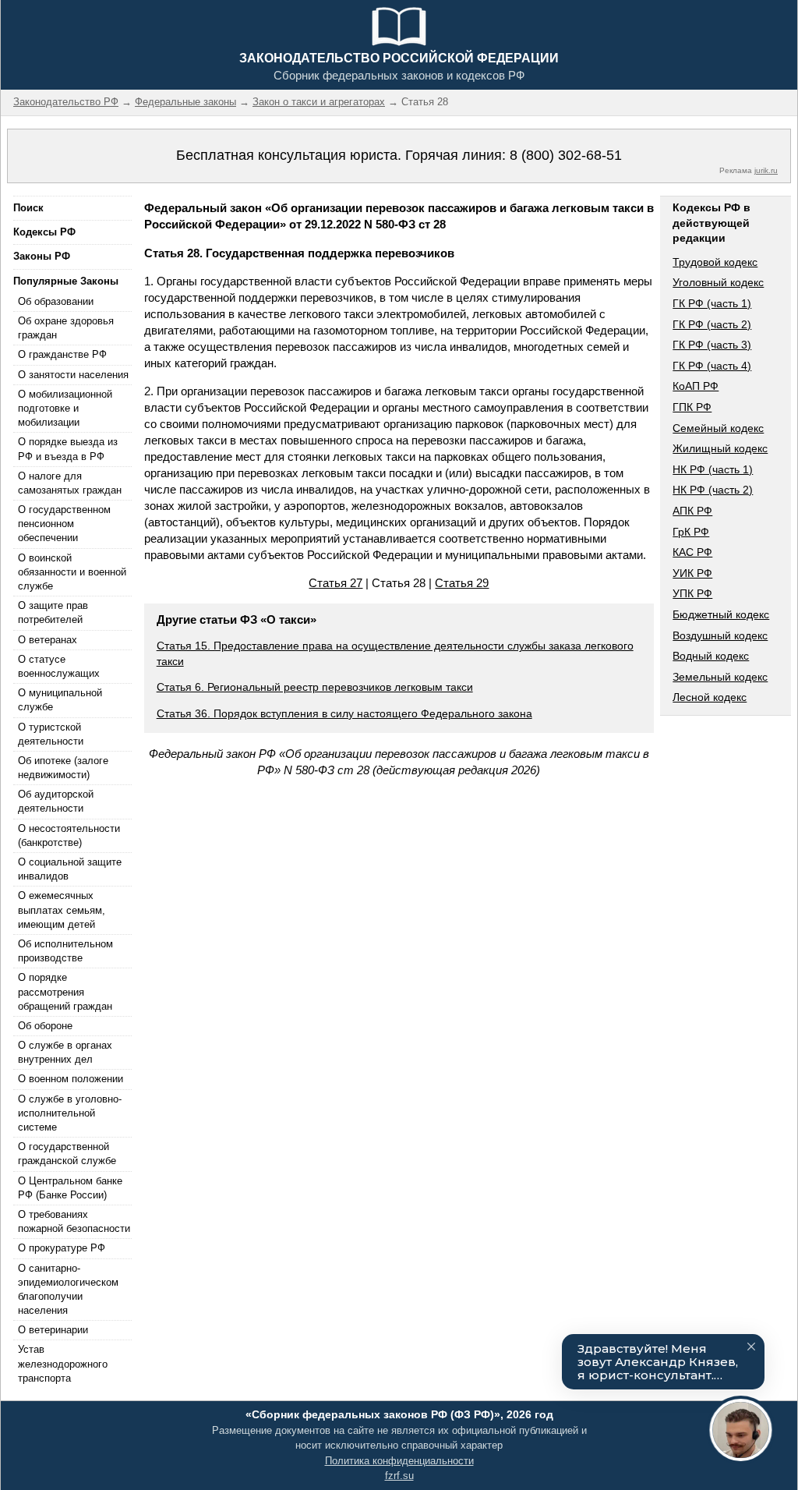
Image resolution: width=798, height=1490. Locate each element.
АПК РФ (692, 510)
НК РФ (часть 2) (713, 489)
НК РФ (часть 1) (713, 469)
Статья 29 (462, 582)
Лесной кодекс (710, 697)
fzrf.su (399, 1475)
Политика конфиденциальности (399, 1461)
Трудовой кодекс (715, 262)
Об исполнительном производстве (65, 951)
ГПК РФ (692, 407)
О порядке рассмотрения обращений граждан (65, 991)
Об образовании (56, 301)
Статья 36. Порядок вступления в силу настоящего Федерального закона (344, 713)
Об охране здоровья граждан (66, 328)
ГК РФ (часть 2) (712, 324)
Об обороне (45, 1026)
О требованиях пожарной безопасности (74, 1221)
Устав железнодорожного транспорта (63, 1363)
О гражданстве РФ (62, 354)
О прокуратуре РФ (61, 1248)
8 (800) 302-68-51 (566, 155)
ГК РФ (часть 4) (712, 365)
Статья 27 (335, 582)
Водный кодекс (711, 655)
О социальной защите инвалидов (70, 869)
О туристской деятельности (50, 734)
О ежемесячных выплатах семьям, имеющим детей (61, 909)
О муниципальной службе (60, 700)
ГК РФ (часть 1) (712, 303)
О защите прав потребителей (53, 612)
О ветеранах (47, 640)
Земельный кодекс (720, 677)
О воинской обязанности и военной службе (72, 572)
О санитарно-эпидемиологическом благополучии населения (68, 1289)
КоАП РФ (696, 386)
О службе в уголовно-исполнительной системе (70, 1113)
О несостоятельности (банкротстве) (69, 835)
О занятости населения (73, 374)
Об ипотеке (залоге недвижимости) (63, 767)
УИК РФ (692, 573)
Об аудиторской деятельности (56, 801)
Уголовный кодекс (718, 282)
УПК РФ (692, 593)
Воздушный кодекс (720, 635)
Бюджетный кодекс (721, 614)
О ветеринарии (53, 1330)
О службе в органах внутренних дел (65, 1052)
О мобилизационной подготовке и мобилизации (65, 408)
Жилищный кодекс (720, 448)
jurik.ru (766, 170)
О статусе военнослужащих (59, 666)
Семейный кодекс (718, 428)
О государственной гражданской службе (67, 1153)
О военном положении (70, 1079)
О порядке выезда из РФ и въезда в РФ (68, 449)
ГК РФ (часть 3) (712, 344)
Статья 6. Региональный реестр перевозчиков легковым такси (315, 687)
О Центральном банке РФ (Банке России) (70, 1188)
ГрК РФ (691, 532)
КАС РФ (692, 552)
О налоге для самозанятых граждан (70, 483)
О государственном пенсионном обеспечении (64, 523)
